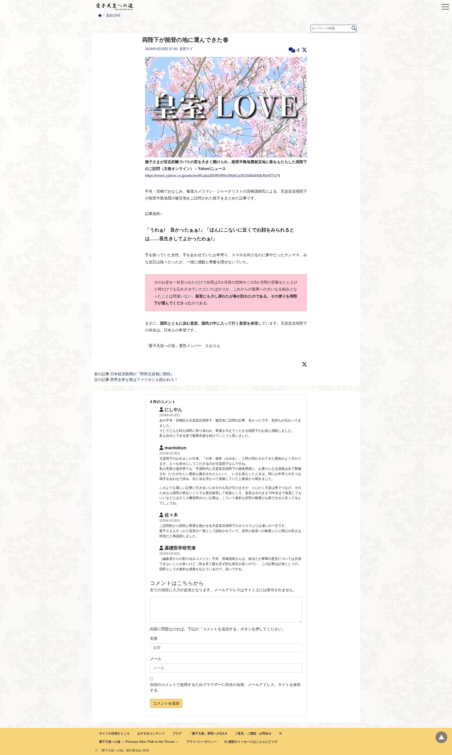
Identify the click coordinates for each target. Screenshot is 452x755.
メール (155, 659)
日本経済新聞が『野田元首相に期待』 (142, 374)
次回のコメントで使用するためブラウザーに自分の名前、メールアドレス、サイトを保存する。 (225, 687)
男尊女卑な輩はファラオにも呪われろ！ (144, 380)
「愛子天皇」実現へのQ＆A (208, 733)
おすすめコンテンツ (151, 733)
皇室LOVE (113, 15)
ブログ (177, 733)
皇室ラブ (186, 49)
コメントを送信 (166, 703)
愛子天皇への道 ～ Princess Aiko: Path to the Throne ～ (139, 741)
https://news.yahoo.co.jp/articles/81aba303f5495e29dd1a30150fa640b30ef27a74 (212, 176)
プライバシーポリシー (201, 741)
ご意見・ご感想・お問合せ (253, 733)
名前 (153, 638)
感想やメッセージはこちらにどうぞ (252, 741)
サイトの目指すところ (114, 733)
